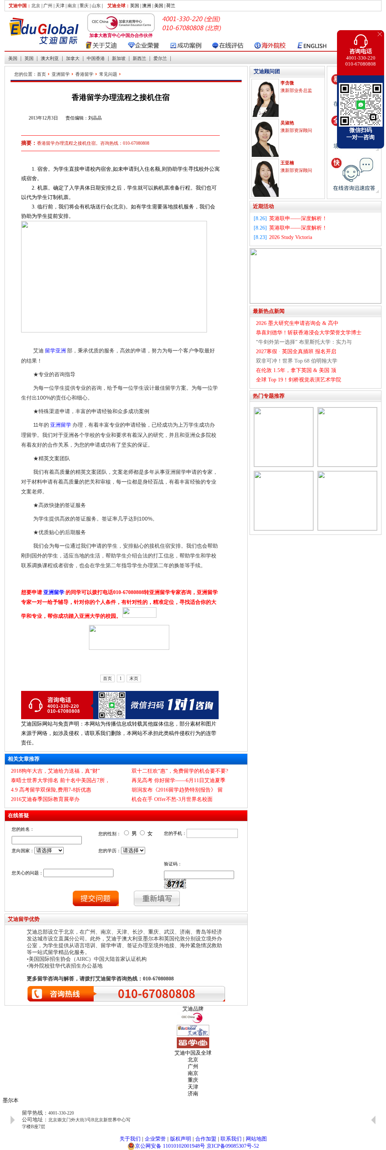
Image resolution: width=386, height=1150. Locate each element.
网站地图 (256, 1139)
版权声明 (180, 1139)
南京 (72, 5)
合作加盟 (205, 1139)
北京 (35, 5)
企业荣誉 (155, 1139)
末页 (133, 678)
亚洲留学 (61, 74)
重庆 (84, 5)
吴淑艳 (287, 123)
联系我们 (231, 1139)
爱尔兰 (160, 58)
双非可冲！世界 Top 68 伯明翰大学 (296, 361)
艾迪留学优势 (24, 919)
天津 (59, 5)
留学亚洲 (55, 351)
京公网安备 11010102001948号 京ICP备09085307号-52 (197, 1146)
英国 (29, 58)
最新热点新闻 (269, 311)
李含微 (287, 83)
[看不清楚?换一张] (175, 884)
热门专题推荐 (269, 396)
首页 (41, 74)
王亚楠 (287, 162)
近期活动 (263, 206)
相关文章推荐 (24, 759)
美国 (12, 58)
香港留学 (84, 74)
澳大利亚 (50, 58)
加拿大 (73, 58)
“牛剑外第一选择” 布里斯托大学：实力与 (304, 342)
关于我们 (130, 1139)
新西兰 (139, 58)
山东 (96, 5)
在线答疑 (18, 815)
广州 (47, 5)
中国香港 (96, 58)
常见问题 (108, 74)
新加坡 (119, 58)
